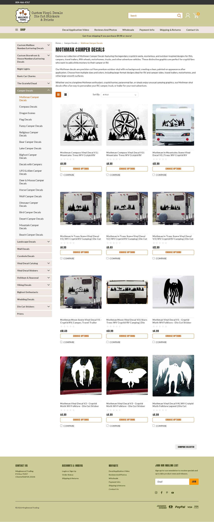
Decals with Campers (30, 164)
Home (58, 43)
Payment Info (147, 29)
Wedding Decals (25, 299)
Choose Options (81, 168)
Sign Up (73, 471)
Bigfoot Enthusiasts (27, 292)
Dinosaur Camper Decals (28, 204)
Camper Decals (25, 90)
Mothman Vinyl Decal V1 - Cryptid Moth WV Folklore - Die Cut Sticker (172, 321)
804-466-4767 (22, 2)
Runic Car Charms (26, 76)
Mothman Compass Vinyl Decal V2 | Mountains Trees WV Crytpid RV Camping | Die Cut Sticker (125, 155)
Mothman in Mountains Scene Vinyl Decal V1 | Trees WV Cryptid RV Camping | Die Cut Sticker (171, 155)
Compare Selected (186, 447)
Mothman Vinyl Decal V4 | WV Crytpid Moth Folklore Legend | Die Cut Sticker (173, 406)
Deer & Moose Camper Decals (31, 182)
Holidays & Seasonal (28, 277)
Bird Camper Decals (30, 212)
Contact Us (192, 29)
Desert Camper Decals (31, 218)
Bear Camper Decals (30, 141)
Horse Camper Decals (31, 189)
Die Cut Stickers (25, 306)
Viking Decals (24, 285)
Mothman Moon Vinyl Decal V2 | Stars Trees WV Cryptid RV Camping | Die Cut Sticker (126, 322)
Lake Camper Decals (30, 148)
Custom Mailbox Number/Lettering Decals (30, 47)
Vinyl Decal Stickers (27, 270)
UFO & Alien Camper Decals (30, 172)
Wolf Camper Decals (30, 196)
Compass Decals (28, 106)
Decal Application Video (75, 29)
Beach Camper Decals (31, 234)
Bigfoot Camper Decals (28, 156)
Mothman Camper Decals (29, 98)
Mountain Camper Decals (29, 227)
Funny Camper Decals (31, 125)
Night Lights (23, 69)
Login (64, 471)
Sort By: (96, 94)
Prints (20, 313)
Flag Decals (25, 119)
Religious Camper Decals (28, 134)
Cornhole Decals (25, 256)
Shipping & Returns (170, 29)
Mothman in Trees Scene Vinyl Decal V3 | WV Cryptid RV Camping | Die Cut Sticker (173, 239)
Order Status (67, 475)
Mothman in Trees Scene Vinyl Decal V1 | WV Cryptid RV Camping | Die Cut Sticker (80, 239)
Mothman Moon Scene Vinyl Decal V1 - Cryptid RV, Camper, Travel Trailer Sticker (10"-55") (81, 322)
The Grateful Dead (27, 83)
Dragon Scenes (27, 112)
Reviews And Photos (105, 29)
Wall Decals (23, 249)
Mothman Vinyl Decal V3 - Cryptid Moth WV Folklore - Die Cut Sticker (125, 405)
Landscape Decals (26, 241)
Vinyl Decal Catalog (27, 263)
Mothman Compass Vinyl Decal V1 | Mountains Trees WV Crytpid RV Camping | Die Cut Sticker (79, 155)
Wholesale (128, 29)
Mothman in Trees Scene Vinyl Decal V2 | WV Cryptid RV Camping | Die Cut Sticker (126, 239)
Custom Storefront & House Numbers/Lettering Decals (30, 58)
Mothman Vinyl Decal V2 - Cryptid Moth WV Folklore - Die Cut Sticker (79, 405)
